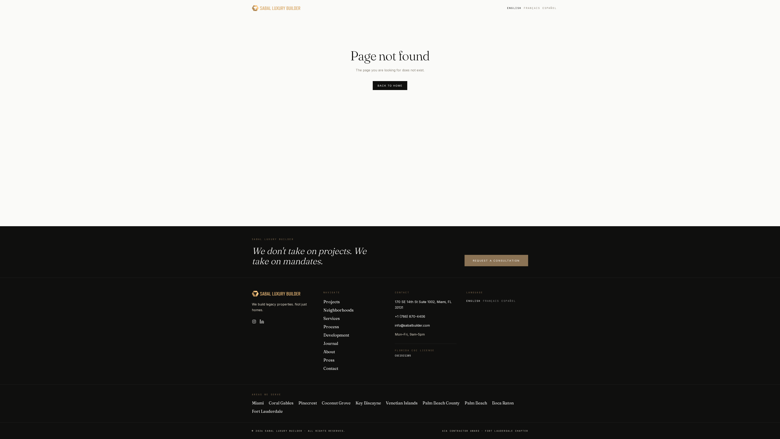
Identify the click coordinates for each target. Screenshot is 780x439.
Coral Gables (281, 402)
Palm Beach (476, 402)
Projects (319, 8)
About (491, 8)
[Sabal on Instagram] (254, 321)
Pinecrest (307, 402)
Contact (330, 368)
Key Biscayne (368, 402)
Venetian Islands (402, 402)
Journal (454, 8)
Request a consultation (496, 260)
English (514, 8)
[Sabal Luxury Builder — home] (276, 8)
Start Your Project (586, 8)
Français (532, 8)
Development (427, 8)
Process (401, 8)
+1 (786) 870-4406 (410, 316)
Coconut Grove (336, 402)
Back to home (390, 85)
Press (474, 8)
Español (550, 8)
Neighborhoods (349, 8)
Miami (258, 402)
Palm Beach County (441, 402)
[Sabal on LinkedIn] (262, 321)
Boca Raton (503, 402)
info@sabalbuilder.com (412, 325)
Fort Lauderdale (267, 411)
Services (378, 8)
